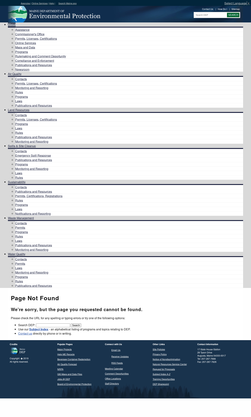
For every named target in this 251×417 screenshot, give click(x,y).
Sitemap (236, 8)
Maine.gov (9, 3)
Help (51, 3)
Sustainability (17, 182)
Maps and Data (25, 47)
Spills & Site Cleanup (22, 146)
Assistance (22, 30)
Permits (20, 227)
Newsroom (22, 69)
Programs (21, 52)
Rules (19, 92)
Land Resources (18, 110)
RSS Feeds (117, 362)
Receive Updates (120, 356)
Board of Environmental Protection (74, 384)
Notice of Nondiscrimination (166, 359)
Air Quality (14, 74)
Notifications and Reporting (33, 213)
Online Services (40, 3)
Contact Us (207, 8)
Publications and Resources (33, 65)
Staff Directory (112, 383)
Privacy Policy (160, 354)
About (12, 24)
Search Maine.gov (67, 3)
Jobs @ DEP (63, 379)
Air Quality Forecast (67, 364)
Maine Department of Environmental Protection (54, 14)
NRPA (60, 369)
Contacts (21, 79)
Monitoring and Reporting (31, 88)
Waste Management (21, 218)
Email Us (115, 350)
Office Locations (113, 378)
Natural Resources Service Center (170, 364)
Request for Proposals (164, 369)
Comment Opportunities (117, 373)
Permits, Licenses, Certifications (36, 38)
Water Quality (16, 254)
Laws (18, 101)
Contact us (25, 333)
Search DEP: (27, 325)
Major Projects (64, 349)
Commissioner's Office (29, 34)
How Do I (222, 8)
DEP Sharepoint (161, 384)
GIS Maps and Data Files (69, 374)
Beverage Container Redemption (73, 359)
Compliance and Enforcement (34, 60)
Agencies (25, 3)
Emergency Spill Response (33, 155)
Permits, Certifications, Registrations (38, 196)
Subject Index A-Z (161, 374)
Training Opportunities (164, 379)
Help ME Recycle (66, 354)
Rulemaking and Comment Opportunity (40, 56)
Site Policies (159, 349)
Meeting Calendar (114, 368)
